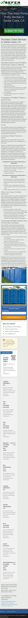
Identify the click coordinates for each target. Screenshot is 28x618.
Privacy (12, 615)
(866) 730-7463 (15, 30)
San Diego (14, 604)
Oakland (3, 604)
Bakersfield (8, 601)
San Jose (10, 605)
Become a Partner (11, 611)
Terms (16, 615)
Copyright (21, 615)
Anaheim (3, 601)
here (8, 170)
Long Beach (4, 602)
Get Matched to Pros (13, 317)
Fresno (13, 601)
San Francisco (4, 605)
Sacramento (8, 604)
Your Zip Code (5, 310)
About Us (2, 611)
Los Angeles (10, 602)
